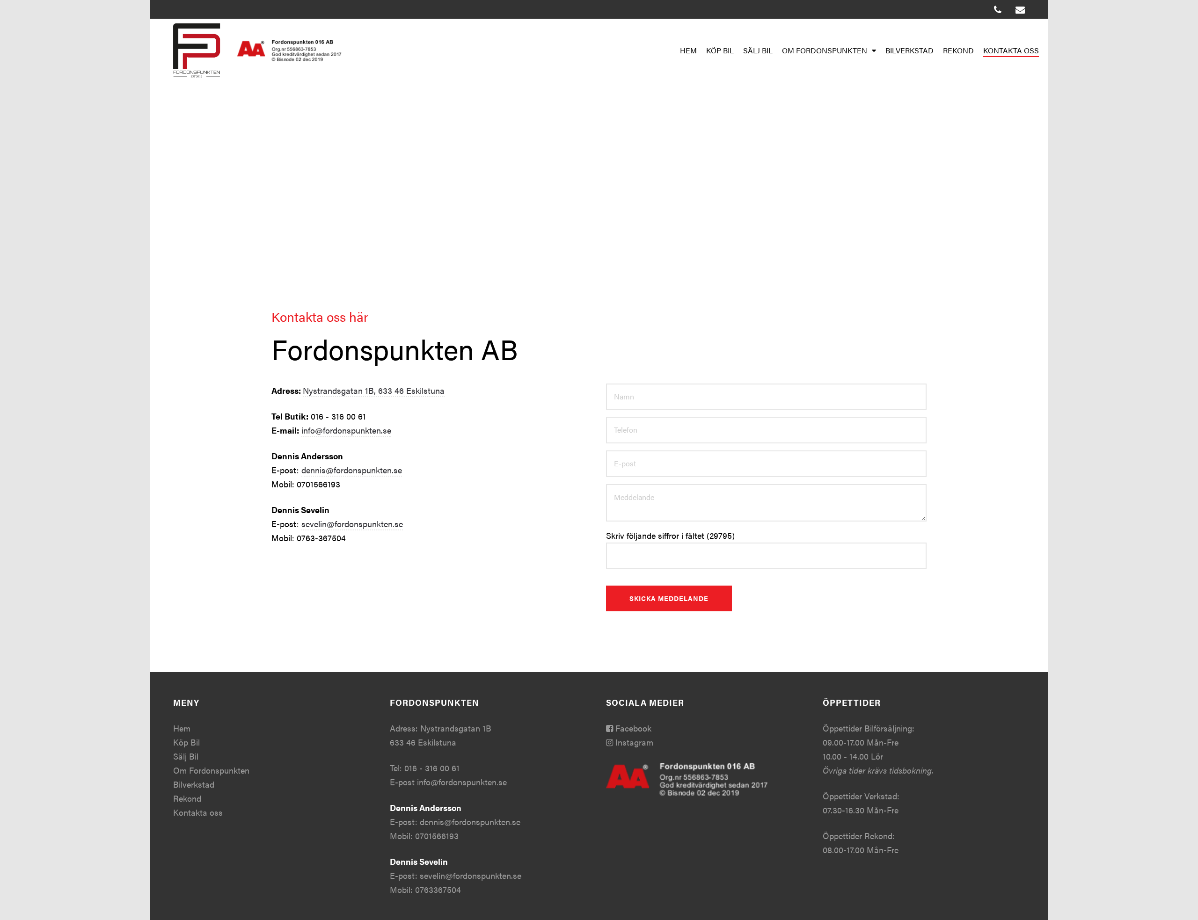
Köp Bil (720, 50)
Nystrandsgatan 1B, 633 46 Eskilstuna (374, 390)
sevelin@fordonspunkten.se (352, 523)
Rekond (958, 50)
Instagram (633, 742)
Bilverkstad (909, 50)
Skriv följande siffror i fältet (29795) (670, 535)
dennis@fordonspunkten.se (351, 470)
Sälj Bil (758, 50)
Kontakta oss (1011, 50)
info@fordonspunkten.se (346, 430)
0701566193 (437, 835)
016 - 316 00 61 (432, 768)
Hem (688, 50)
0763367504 (438, 889)
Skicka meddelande (669, 598)
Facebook (632, 728)
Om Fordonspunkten (824, 50)
